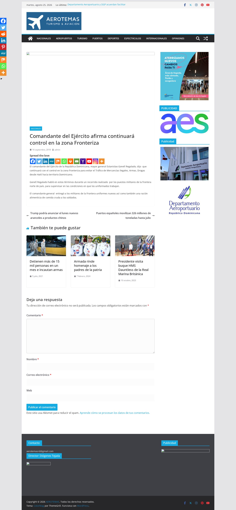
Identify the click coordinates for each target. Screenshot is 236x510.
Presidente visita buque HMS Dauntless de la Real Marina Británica (133, 267)
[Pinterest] (3, 47)
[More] (102, 161)
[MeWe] (51, 161)
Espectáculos (132, 38)
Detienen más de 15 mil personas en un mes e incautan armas (46, 265)
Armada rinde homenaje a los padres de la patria (88, 265)
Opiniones (178, 38)
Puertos (97, 38)
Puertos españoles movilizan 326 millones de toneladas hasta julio (123, 215)
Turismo (82, 38)
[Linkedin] (45, 161)
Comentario (34, 315)
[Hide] (1, 79)
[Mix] (58, 161)
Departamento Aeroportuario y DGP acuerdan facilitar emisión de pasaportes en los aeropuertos (97, 6)
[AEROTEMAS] (30, 38)
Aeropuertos (64, 38)
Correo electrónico (38, 375)
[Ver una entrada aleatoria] (206, 38)
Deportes (113, 38)
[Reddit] (3, 34)
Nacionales (44, 38)
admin (57, 149)
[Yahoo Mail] (83, 161)
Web (29, 390)
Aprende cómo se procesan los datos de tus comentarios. (115, 413)
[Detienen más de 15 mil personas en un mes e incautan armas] (46, 237)
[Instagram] (95, 161)
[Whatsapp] (64, 161)
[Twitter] (39, 161)
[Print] (70, 161)
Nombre (32, 359)
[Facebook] (33, 161)
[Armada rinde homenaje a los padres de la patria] (90, 237)
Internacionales (156, 38)
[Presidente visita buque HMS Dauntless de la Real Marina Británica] (135, 237)
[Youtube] (89, 161)
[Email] (76, 161)
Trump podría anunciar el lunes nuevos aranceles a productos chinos (54, 215)
